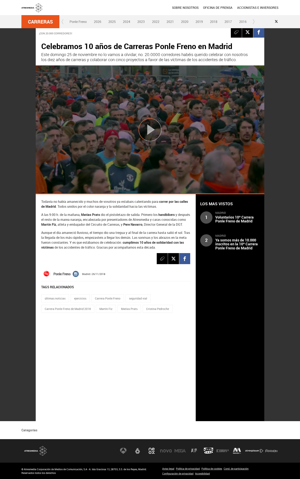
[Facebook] (258, 32)
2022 (155, 21)
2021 (170, 21)
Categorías (29, 430)
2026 (97, 21)
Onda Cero (208, 451)
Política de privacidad (188, 468)
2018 (213, 21)
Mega (180, 451)
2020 (184, 21)
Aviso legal (168, 468)
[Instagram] (76, 273)
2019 (199, 21)
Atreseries (194, 451)
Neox (152, 451)
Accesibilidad (202, 473)
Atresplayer (254, 451)
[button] (62, 21)
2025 (112, 21)
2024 (126, 21)
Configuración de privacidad (177, 473)
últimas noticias (55, 298)
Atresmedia (35, 451)
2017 (228, 21)
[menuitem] (185, 7)
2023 (141, 21)
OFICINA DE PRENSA (217, 8)
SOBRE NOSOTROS (185, 8)
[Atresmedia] (151, 10)
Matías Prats (129, 309)
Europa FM (223, 451)
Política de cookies (211, 468)
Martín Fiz (105, 309)
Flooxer (271, 451)
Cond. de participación (236, 468)
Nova (166, 451)
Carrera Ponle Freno (107, 298)
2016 (243, 21)
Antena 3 (123, 451)
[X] (247, 32)
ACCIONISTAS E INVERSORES (257, 8)
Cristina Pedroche (157, 309)
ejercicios (80, 298)
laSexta (137, 451)
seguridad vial (138, 298)
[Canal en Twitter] (276, 21)
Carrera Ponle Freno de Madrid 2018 (68, 309)
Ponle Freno (78, 21)
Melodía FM (237, 451)
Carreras (40, 21)
